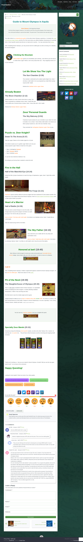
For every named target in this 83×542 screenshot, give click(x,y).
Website (7, 512)
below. (52, 42)
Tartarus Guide (29, 384)
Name (7, 501)
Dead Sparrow (8, 18)
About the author (10, 410)
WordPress (11, 540)
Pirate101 (65, 1)
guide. (32, 272)
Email (7, 506)
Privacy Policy (7, 538)
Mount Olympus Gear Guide (70, 83)
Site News (74, 1)
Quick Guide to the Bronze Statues (45, 196)
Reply (22, 427)
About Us (80, 1)
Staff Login (13, 538)
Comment (8, 490)
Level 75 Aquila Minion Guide (39, 380)
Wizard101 (60, 1)
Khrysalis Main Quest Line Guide (71, 81)
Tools (70, 1)
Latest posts (19, 410)
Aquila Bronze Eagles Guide (14, 384)
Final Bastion (6, 5)
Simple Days (22, 540)
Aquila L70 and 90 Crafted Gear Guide (17, 380)
